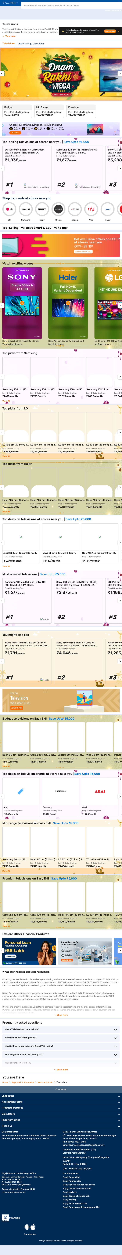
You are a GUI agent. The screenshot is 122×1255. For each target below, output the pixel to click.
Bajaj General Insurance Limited (79, 1184)
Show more (62, 1070)
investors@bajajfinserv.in (20, 1185)
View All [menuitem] (6, 566)
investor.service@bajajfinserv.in (88, 1145)
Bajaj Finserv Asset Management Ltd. (81, 1207)
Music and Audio (45, 1082)
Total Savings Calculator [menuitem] (30, 43)
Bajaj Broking (69, 1199)
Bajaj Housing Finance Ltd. (76, 1196)
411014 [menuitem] (12, 3)
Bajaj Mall (16, 1082)
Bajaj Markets (69, 1192)
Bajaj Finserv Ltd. (71, 1177)
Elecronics (29, 1082)
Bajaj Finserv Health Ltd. (75, 1203)
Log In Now (110, 31)
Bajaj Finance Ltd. (72, 1181)
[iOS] (32, 1227)
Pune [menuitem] (6, 3)
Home (5, 1082)
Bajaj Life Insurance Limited (77, 1188)
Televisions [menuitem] (8, 43)
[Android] (27, 1227)
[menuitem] (11, 3)
